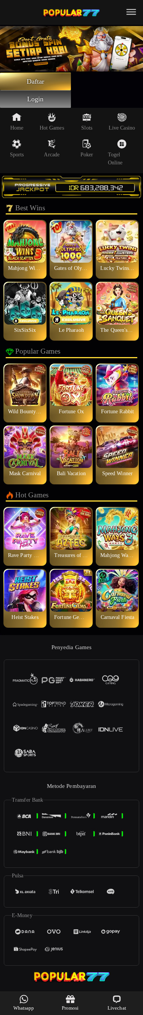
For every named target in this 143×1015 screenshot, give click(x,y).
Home (16, 128)
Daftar (36, 81)
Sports (17, 155)
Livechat (117, 1008)
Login (35, 99)
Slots (86, 128)
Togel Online (115, 159)
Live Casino (122, 128)
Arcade (51, 155)
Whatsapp (23, 1008)
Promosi (70, 1008)
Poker (86, 155)
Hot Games (52, 128)
